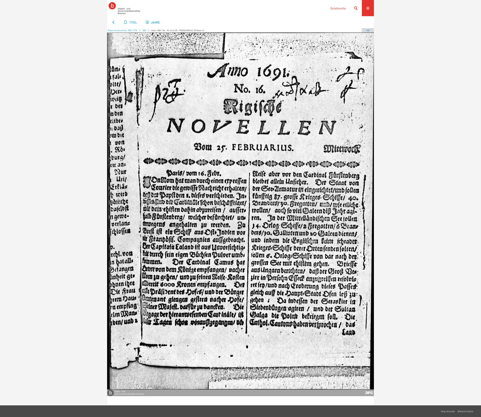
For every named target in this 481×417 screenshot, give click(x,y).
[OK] (356, 8)
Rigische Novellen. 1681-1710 (123, 30)
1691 (144, 30)
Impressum (448, 411)
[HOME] (124, 8)
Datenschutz (465, 411)
